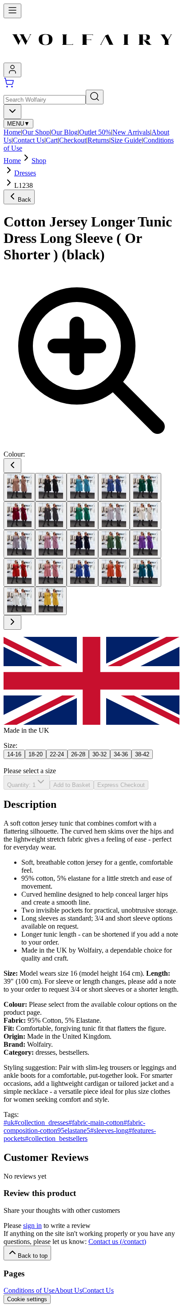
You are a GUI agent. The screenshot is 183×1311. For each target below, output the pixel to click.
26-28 (78, 754)
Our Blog (64, 132)
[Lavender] (19, 544)
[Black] (51, 487)
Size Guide (126, 140)
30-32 (99, 754)
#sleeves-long (109, 1130)
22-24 (57, 754)
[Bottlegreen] (145, 487)
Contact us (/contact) (117, 1241)
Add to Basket (71, 785)
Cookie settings (27, 1299)
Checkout (72, 140)
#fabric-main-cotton (95, 1122)
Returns (98, 140)
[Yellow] (51, 601)
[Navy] (82, 544)
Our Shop (36, 132)
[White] (19, 601)
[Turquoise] (145, 572)
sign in (32, 1225)
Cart (52, 140)
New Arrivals (131, 132)
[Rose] (51, 572)
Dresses (25, 173)
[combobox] (12, 111)
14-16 (14, 754)
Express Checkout (121, 785)
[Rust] (114, 572)
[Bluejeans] (114, 487)
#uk (9, 1122)
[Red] (19, 572)
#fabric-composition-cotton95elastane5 (74, 1126)
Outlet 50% (95, 132)
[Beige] (19, 487)
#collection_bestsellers (56, 1138)
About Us (68, 1290)
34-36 (121, 754)
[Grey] (114, 515)
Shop (39, 160)
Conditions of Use (29, 1290)
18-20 (35, 754)
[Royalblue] (82, 572)
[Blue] (82, 487)
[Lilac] (51, 544)
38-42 (142, 754)
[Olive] (114, 544)
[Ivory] (145, 515)
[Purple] (145, 544)
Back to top (33, 1255)
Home (12, 132)
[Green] (82, 515)
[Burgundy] (19, 515)
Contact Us (28, 140)
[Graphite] (51, 515)
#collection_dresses (41, 1122)
